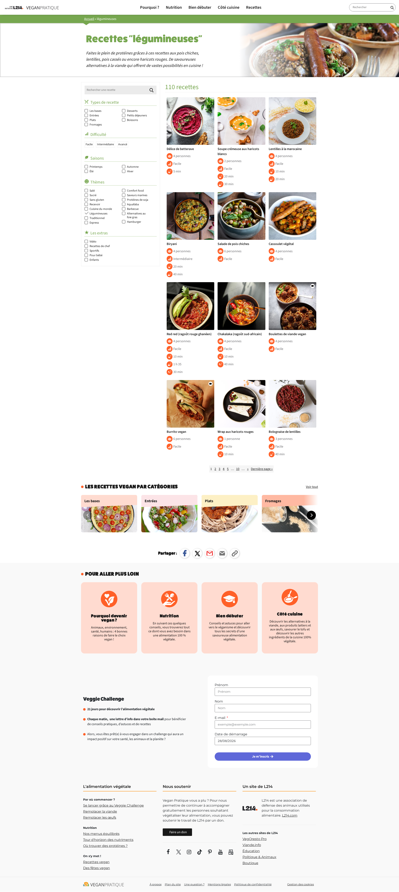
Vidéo (93, 242)
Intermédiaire (105, 144)
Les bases (95, 111)
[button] (311, 515)
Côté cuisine (228, 7)
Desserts (132, 111)
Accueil (89, 19)
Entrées (94, 115)
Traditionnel (97, 218)
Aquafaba (133, 204)
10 (237, 469)
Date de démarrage (231, 734)
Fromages (96, 125)
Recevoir (95, 204)
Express (94, 223)
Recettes (253, 7)
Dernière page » (262, 469)
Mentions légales (219, 884)
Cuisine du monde (101, 209)
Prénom (221, 685)
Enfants (94, 260)
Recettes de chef (100, 246)
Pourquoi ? (149, 7)
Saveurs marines (137, 195)
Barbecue (133, 209)
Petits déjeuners (137, 115)
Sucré (93, 195)
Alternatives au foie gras (136, 215)
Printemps (96, 167)
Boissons (132, 120)
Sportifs (94, 251)
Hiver (130, 171)
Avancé (122, 144)
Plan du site (173, 884)
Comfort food (135, 191)
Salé (92, 191)
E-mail (220, 718)
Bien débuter (199, 7)
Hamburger (134, 222)
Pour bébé (96, 255)
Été (92, 171)
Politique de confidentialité (253, 884)
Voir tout (312, 487)
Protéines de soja (137, 200)
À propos (155, 884)
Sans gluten (97, 200)
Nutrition (174, 7)
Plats (93, 120)
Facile (89, 144)
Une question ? (194, 884)
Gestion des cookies (300, 884)
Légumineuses (98, 213)
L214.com (289, 815)
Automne (133, 167)
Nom (219, 701)
